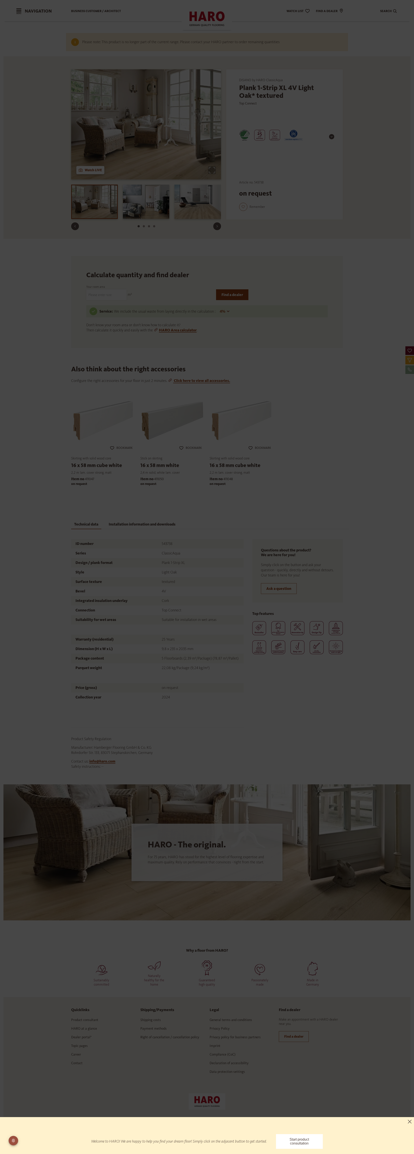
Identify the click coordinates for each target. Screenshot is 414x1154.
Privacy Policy (220, 1028)
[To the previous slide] (75, 226)
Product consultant (84, 1020)
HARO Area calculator (178, 330)
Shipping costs (150, 1020)
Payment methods (153, 1028)
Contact (77, 1063)
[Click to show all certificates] (331, 136)
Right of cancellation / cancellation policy (169, 1037)
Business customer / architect (96, 11)
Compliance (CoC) (222, 1054)
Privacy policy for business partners (235, 1037)
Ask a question (278, 588)
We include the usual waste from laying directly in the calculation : (165, 311)
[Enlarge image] (212, 170)
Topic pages (79, 1046)
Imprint (215, 1046)
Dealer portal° (81, 1037)
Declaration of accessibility (229, 1063)
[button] (409, 350)
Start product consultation (299, 1141)
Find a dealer (232, 294)
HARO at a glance (84, 1028)
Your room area (95, 287)
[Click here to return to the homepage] (207, 1101)
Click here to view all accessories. (201, 380)
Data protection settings (227, 1072)
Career (76, 1054)
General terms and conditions (231, 1020)
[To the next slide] (217, 226)
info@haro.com (102, 761)
